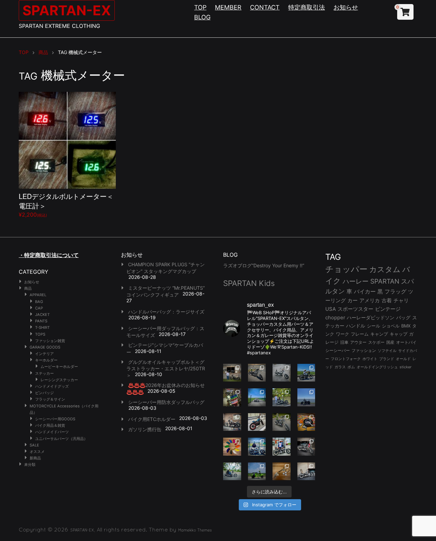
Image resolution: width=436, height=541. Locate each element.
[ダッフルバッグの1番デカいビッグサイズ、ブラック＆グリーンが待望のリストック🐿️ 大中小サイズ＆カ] (281, 422)
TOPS (40, 334)
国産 (390, 342)
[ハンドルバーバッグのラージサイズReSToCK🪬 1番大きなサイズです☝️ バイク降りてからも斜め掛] (257, 373)
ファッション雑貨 (50, 340)
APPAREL (38, 294)
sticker (405, 367)
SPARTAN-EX (66, 10)
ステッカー (44, 373)
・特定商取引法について (49, 255)
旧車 (344, 342)
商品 (28, 288)
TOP (200, 7)
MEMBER (228, 7)
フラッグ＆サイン (50, 399)
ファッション (364, 350)
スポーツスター (355, 309)
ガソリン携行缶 (144, 429)
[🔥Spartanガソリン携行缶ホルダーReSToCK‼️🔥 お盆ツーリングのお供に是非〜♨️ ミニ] (257, 422)
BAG (39, 301)
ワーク (342, 334)
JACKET (42, 314)
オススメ (37, 451)
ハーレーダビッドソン (370, 317)
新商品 (35, 458)
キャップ (398, 334)
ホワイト (369, 358)
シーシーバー (337, 350)
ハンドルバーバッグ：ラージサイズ (166, 312)
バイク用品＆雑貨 (50, 425)
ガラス (340, 367)
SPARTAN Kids (249, 283)
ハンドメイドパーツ (52, 431)
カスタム (385, 269)
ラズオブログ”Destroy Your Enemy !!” (263, 265)
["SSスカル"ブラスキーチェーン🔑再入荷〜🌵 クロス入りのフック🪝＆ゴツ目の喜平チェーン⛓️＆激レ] (281, 471)
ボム (351, 367)
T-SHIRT (42, 327)
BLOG (202, 17)
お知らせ (345, 7)
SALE (34, 445)
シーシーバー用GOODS (55, 419)
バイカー (365, 291)
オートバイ (406, 342)
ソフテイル (387, 350)
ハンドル (355, 325)
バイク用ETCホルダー (151, 419)
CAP (39, 308)
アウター (358, 342)
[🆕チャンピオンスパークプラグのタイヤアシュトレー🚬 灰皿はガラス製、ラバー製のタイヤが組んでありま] (306, 422)
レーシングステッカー (59, 379)
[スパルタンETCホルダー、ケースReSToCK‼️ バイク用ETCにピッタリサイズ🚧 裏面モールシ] (232, 422)
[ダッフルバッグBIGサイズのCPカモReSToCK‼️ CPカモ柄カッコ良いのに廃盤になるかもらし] (306, 471)
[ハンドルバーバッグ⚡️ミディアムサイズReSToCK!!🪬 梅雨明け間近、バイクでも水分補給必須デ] (306, 447)
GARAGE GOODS (45, 347)
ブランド (386, 358)
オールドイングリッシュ (377, 367)
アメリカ (369, 300)
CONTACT (265, 7)
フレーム (360, 334)
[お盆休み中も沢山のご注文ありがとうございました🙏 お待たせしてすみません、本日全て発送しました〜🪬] (281, 373)
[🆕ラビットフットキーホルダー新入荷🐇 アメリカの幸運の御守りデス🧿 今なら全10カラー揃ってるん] (232, 447)
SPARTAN (384, 281)
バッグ (403, 317)
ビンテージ (388, 309)
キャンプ (379, 334)
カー (352, 300)
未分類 (29, 464)
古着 (387, 300)
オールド (403, 358)
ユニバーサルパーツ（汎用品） (61, 438)
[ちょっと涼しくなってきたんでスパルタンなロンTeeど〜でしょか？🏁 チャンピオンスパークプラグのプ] (232, 373)
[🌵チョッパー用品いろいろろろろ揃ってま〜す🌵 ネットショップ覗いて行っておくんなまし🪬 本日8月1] (306, 373)
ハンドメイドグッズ (52, 386)
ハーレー (356, 281)
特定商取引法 (306, 7)
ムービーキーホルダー (59, 366)
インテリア (44, 353)
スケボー (376, 342)
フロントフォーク (346, 358)
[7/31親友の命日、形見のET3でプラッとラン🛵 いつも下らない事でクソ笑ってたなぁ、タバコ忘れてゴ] (281, 397)
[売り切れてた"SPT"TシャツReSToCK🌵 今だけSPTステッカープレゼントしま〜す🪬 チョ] (281, 447)
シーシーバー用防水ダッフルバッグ (166, 402)
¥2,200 (66, 204)
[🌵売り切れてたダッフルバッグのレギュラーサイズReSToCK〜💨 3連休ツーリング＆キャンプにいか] (232, 471)
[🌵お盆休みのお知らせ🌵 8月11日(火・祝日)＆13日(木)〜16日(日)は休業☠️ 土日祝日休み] (306, 397)
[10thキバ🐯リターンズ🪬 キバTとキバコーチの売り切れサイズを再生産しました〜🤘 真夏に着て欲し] (257, 447)
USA (330, 309)
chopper (335, 318)
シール (373, 325)
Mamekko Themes (195, 530)
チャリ (401, 301)
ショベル (391, 325)
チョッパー (346, 269)
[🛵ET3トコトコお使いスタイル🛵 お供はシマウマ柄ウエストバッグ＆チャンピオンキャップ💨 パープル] (257, 471)
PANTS (41, 321)
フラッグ (395, 291)
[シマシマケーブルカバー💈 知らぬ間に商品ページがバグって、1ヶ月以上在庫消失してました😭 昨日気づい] (232, 397)
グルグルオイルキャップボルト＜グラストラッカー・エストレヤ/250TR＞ (165, 368)
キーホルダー (46, 360)
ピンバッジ (44, 392)
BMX (405, 325)
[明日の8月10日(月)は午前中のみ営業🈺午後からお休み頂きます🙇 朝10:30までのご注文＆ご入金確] (257, 397)
